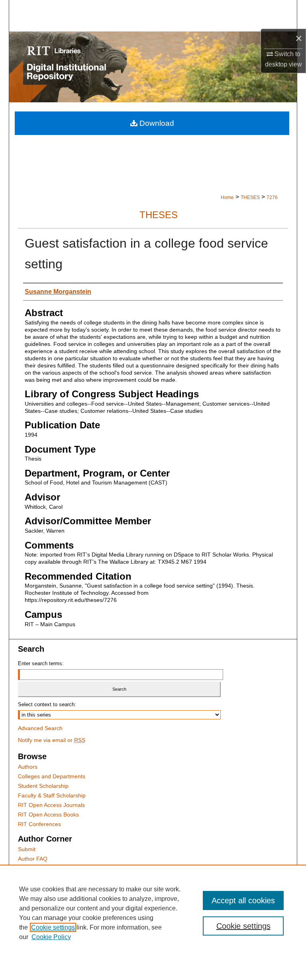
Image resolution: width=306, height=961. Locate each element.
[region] (153, 913)
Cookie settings (53, 927)
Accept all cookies (243, 900)
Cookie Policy (51, 937)
